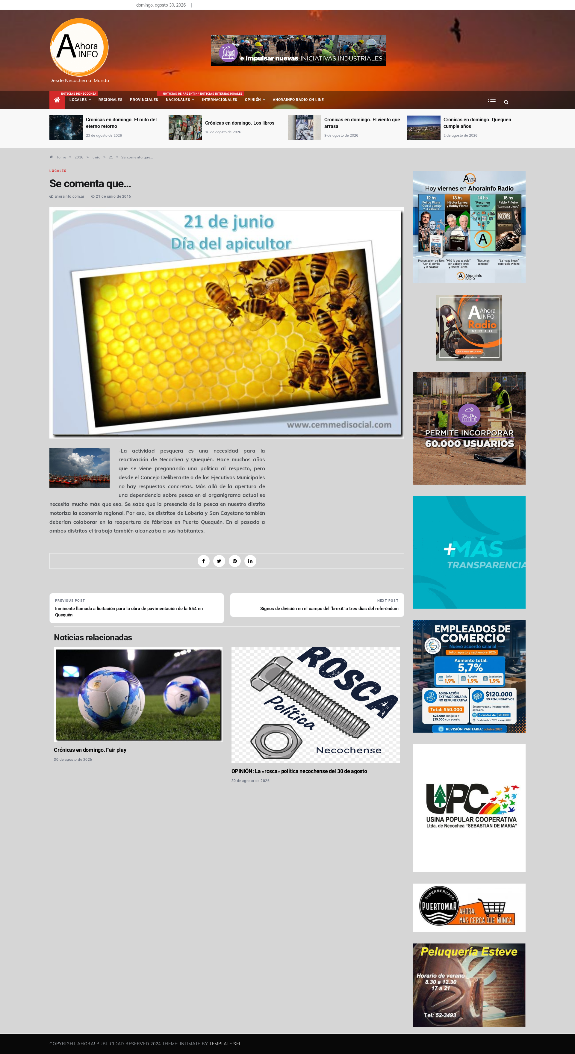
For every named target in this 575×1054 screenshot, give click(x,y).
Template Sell (226, 1044)
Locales (82, 97)
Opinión (253, 100)
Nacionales (180, 97)
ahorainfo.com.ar (69, 196)
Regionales (110, 100)
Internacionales (220, 97)
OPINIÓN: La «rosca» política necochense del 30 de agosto (299, 771)
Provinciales (144, 100)
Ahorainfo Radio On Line (298, 100)
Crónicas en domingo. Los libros (120, 123)
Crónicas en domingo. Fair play (90, 750)
